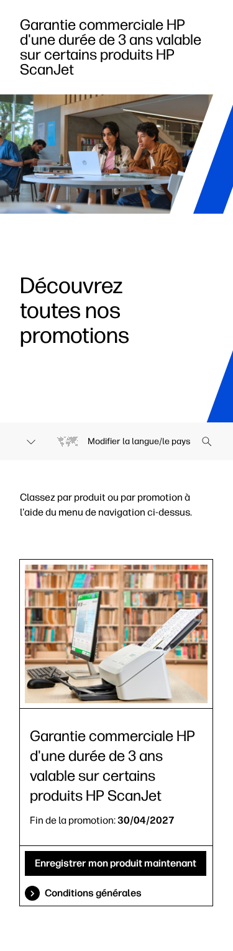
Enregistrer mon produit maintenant (115, 863)
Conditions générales (93, 893)
